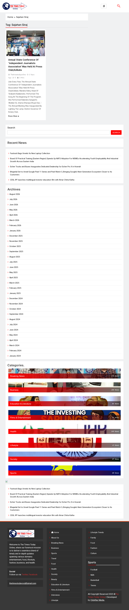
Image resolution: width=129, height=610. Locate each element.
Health (54, 569)
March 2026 (14, 220)
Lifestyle (54, 600)
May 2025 (13, 272)
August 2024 (14, 319)
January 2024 (15, 356)
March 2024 (14, 345)
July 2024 (13, 324)
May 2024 (13, 335)
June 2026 (13, 205)
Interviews (55, 595)
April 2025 (13, 277)
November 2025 (16, 241)
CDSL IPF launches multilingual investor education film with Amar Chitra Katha (42, 180)
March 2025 (14, 283)
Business (55, 548)
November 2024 (16, 304)
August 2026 (14, 194)
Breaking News (57, 543)
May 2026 (13, 210)
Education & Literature (60, 584)
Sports (54, 553)
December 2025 (15, 236)
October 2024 (15, 309)
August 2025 (14, 257)
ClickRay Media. (98, 600)
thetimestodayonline (18, 74)
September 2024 (16, 314)
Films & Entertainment (60, 590)
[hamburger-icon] (104, 6)
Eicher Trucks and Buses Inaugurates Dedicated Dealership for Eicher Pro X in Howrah (45, 166)
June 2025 (13, 267)
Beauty (54, 579)
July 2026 (13, 199)
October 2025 (15, 246)
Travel (53, 558)
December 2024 (15, 298)
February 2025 (15, 288)
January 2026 (15, 231)
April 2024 (13, 340)
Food (53, 564)
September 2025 (16, 251)
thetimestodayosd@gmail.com (22, 583)
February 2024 (15, 350)
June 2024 (13, 330)
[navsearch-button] (117, 6)
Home (56, 532)
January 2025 (15, 293)
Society (12, 53)
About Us (55, 538)
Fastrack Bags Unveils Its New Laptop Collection (30, 153)
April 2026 (13, 215)
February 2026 (15, 225)
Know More (12, 116)
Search (11, 127)
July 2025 (13, 262)
